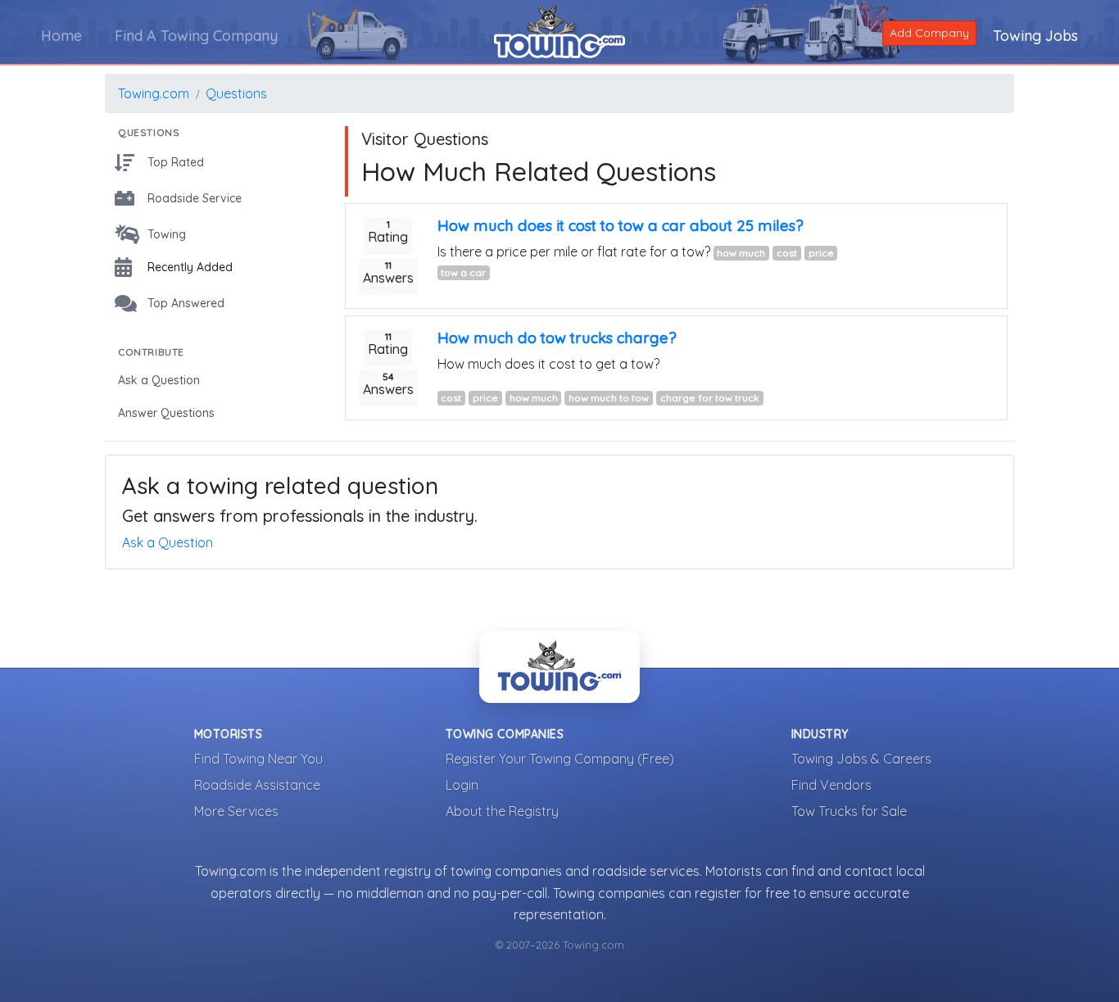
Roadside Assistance (257, 785)
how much (741, 253)
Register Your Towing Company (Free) (560, 758)
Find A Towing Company (196, 35)
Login (462, 785)
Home (61, 35)
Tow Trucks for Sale (849, 811)
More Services (236, 811)
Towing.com (153, 93)
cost (787, 253)
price (821, 253)
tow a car (463, 272)
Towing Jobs (1035, 35)
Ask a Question (167, 542)
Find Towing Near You (258, 758)
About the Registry (502, 811)
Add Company (929, 32)
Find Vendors (831, 785)
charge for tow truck (709, 398)
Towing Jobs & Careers (861, 758)
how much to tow (609, 398)
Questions (236, 93)
